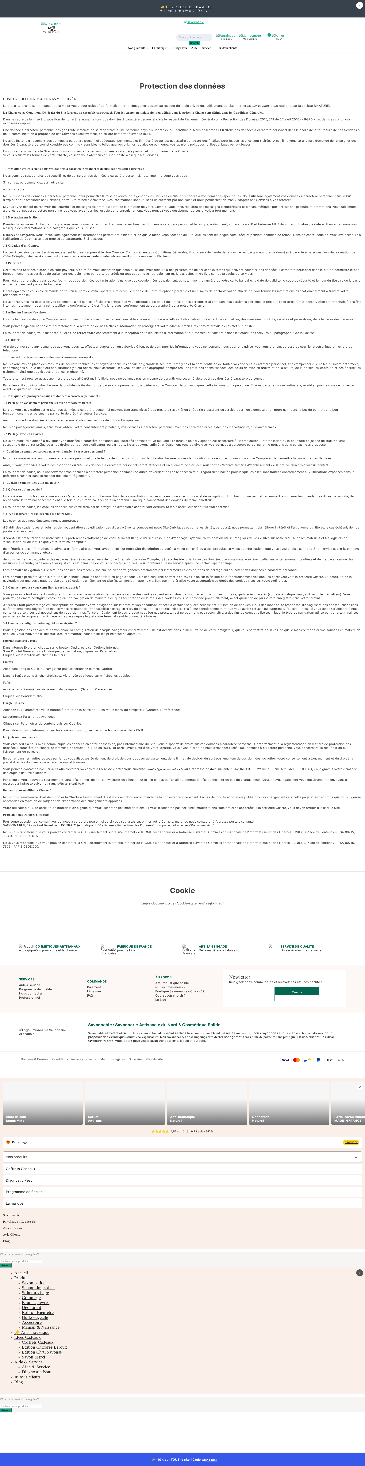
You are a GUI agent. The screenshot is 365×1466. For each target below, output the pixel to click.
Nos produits (136, 48)
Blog (6, 1241)
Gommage (31, 1297)
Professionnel (29, 997)
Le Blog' (161, 1000)
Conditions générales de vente (74, 1059)
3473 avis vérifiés (201, 1131)
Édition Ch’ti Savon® (42, 1352)
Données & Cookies (34, 1059)
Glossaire (135, 1059)
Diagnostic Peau (19, 1180)
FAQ (90, 995)
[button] (278, 37)
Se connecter (12, 1215)
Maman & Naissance (41, 1327)
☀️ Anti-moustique (31, 1332)
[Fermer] (359, 1087)
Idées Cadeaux (27, 1337)
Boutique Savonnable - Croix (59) (180, 991)
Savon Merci (33, 1357)
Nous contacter (30, 993)
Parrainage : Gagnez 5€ (19, 1222)
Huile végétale (35, 1317)
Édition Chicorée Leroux (44, 1347)
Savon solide (33, 1282)
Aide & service (201, 48)
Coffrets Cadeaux (20, 1169)
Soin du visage (35, 1292)
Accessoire (32, 1322)
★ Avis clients (228, 48)
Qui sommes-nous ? (170, 987)
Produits (21, 1277)
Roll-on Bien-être (38, 1312)
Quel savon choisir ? (170, 995)
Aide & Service (13, 1228)
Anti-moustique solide (172, 983)
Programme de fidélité (35, 989)
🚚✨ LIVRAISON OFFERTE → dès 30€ (186, 7)
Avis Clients (11, 1235)
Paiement (94, 987)
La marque (159, 48)
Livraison (94, 991)
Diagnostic (180, 48)
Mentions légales (112, 1059)
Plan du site (154, 1059)
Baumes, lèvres (35, 1302)
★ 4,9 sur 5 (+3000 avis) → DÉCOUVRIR (186, 10)
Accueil (21, 1273)
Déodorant (31, 1307)
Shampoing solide (38, 1287)
